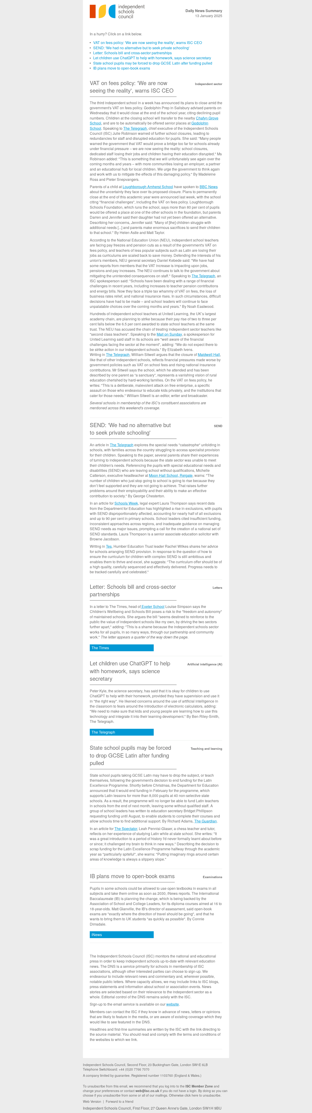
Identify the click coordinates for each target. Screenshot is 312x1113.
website (172, 1004)
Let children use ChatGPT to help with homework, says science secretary (152, 57)
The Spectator (125, 828)
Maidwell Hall (209, 354)
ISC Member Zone (199, 1086)
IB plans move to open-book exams (121, 68)
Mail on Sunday (169, 334)
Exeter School (152, 606)
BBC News (209, 186)
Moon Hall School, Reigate (171, 475)
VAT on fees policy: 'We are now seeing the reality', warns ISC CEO (147, 42)
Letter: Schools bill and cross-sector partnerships (132, 52)
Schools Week (126, 503)
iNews (97, 934)
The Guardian (205, 821)
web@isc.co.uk (147, 1090)
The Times (100, 647)
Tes (109, 546)
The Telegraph (135, 128)
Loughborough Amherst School (148, 186)
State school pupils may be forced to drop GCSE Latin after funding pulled (152, 63)
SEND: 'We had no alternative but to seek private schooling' (141, 47)
